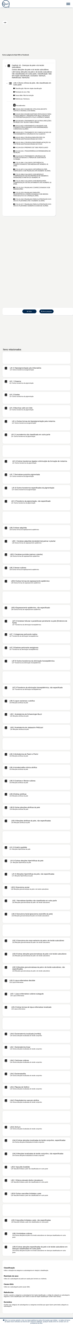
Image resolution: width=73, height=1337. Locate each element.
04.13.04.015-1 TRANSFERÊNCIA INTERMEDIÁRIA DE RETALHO (32, 151)
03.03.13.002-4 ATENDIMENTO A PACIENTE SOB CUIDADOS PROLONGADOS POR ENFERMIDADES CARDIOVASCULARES (30, 127)
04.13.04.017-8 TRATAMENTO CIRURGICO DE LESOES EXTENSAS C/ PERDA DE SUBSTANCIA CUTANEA (29, 157)
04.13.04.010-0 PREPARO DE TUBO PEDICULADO (31, 147)
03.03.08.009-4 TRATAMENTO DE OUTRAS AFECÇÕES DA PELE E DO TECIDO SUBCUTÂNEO (32, 121)
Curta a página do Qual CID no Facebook (15, 55)
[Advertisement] (36, 39)
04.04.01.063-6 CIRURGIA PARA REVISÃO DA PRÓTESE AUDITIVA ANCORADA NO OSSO (29, 138)
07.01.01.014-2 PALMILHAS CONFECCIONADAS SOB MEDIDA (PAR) (31, 188)
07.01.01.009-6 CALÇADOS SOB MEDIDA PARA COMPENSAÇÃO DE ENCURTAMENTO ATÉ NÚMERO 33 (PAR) (32, 182)
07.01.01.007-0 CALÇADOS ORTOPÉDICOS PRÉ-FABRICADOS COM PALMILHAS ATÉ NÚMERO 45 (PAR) (31, 170)
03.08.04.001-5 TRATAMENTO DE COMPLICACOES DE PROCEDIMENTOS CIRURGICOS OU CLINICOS (32, 133)
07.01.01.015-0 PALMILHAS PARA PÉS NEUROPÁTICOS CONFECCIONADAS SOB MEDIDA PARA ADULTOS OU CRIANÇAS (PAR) (30, 194)
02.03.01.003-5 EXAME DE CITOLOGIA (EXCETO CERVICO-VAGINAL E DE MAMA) (30, 109)
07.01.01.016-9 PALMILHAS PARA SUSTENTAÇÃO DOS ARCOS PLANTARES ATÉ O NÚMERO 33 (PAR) (32, 200)
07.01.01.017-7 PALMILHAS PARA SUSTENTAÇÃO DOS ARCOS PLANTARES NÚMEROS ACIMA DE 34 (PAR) (32, 205)
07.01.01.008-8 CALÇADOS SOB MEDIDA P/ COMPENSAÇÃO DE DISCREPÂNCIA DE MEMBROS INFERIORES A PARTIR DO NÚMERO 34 (30, 175)
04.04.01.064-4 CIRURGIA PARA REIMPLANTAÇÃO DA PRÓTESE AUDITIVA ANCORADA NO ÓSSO (32, 143)
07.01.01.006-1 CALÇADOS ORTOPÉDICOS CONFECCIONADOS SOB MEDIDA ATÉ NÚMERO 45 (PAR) (30, 164)
